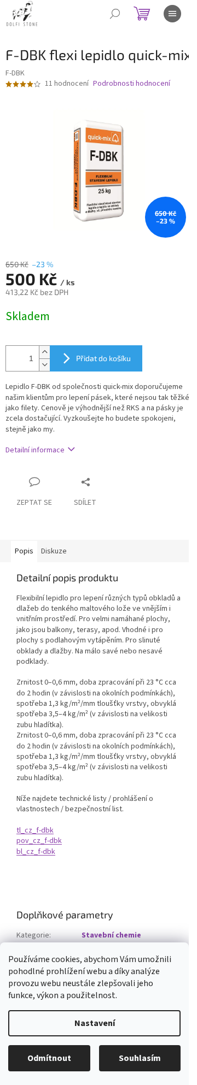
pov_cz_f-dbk (39, 840)
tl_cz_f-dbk (35, 830)
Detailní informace (35, 450)
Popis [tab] (24, 551)
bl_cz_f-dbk (35, 851)
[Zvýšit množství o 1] (44, 352)
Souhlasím (140, 1058)
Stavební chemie (111, 935)
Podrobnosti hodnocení (131, 84)
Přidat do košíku (103, 358)
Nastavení (94, 1023)
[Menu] (172, 14)
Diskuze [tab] (54, 551)
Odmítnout (49, 1058)
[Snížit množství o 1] (44, 364)
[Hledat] (115, 14)
